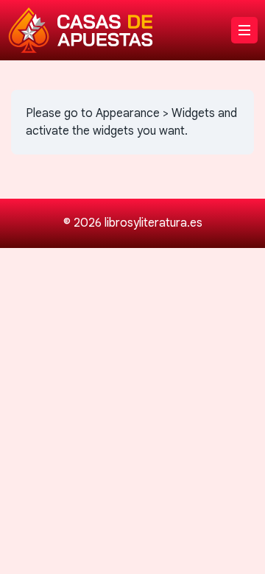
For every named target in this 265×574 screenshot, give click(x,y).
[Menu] (244, 30)
